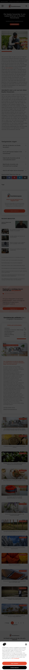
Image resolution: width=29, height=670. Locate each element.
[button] (26, 644)
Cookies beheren (14, 667)
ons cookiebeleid (15, 658)
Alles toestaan (14, 663)
